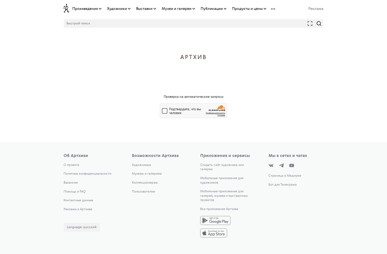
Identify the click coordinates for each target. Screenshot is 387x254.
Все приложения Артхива (219, 209)
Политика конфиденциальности (87, 173)
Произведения (85, 9)
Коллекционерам (145, 182)
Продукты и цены (247, 9)
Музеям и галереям (147, 173)
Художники (117, 9)
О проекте (71, 165)
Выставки (144, 9)
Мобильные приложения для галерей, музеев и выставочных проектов (224, 196)
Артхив (193, 57)
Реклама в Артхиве (78, 209)
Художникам (141, 165)
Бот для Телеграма (283, 184)
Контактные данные (78, 200)
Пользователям (143, 191)
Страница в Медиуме (285, 175)
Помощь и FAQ (75, 191)
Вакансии (71, 182)
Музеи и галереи (176, 9)
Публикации (212, 9)
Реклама (315, 9)
